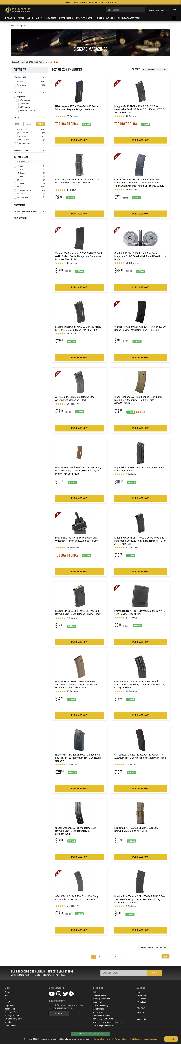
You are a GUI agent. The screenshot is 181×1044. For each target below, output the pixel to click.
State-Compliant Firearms (103, 1026)
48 (165, 947)
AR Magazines (25, 104)
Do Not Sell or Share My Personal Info (90, 1034)
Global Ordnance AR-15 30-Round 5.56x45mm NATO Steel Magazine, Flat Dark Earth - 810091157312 (138, 400)
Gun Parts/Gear (11, 1012)
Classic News (97, 1012)
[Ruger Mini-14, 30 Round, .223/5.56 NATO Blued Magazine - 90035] (140, 452)
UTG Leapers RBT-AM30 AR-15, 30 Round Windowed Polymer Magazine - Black (77, 108)
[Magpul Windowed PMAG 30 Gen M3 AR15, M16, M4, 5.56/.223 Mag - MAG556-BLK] (79, 312)
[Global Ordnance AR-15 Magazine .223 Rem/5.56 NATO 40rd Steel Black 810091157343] (79, 813)
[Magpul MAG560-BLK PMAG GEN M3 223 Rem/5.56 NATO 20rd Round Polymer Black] (79, 596)
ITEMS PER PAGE (147, 947)
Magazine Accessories (28, 110)
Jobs (138, 1016)
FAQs (151, 10)
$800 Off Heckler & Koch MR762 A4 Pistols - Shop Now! (90, 2)
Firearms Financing (100, 1005)
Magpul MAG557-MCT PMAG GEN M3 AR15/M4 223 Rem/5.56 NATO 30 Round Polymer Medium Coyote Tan (76, 684)
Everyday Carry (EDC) (13, 1019)
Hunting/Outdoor (12, 1015)
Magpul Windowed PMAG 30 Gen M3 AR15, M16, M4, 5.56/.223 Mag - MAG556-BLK (78, 328)
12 (157, 947)
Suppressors (10, 1009)
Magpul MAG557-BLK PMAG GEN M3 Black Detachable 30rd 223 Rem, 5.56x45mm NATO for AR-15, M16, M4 (140, 109)
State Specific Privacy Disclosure (143, 1039)
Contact (160, 10)
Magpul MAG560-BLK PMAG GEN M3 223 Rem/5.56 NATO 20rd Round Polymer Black (78, 612)
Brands (8, 1022)
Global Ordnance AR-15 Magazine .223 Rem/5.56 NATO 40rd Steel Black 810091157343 (75, 830)
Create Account (142, 995)
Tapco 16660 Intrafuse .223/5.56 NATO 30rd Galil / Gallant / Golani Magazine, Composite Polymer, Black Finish (78, 256)
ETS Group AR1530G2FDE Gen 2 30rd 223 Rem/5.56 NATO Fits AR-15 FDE (136, 829)
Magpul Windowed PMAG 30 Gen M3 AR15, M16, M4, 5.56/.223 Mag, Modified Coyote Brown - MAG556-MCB (78, 470)
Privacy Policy (120, 1039)
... (121, 957)
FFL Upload (141, 1002)
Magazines (21, 97)
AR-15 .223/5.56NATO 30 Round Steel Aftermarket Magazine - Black (75, 398)
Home (13, 26)
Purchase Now (79, 140)
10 (127, 957)
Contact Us (141, 1019)
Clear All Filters (52, 62)
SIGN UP (58, 1013)
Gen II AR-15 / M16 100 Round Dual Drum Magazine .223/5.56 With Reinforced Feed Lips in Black (140, 256)
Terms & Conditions (102, 1039)
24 (161, 947)
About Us (140, 1012)
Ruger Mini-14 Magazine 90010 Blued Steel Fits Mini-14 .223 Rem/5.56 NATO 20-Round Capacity (78, 757)
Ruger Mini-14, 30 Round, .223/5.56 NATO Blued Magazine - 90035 (139, 469)
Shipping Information (101, 999)
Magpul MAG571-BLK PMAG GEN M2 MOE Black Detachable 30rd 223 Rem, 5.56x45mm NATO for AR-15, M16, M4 (140, 540)
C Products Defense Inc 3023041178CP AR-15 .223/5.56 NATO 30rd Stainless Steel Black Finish (140, 756)
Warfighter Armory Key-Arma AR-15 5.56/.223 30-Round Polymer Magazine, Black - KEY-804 (140, 328)
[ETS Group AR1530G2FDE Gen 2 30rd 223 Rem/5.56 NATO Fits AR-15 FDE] (140, 813)
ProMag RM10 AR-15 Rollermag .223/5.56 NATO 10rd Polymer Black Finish (139, 612)
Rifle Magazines (25, 100)
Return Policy (97, 1002)
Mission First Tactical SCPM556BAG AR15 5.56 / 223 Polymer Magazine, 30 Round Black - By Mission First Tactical (139, 899)
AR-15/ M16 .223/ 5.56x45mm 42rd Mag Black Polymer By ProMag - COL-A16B (76, 898)
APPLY (40, 124)
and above (31, 143)
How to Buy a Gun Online (102, 1019)
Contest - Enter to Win (101, 1015)
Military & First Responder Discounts (107, 1022)
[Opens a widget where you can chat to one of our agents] (171, 1039)
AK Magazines (25, 107)
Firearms (8, 992)
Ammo (7, 995)
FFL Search (141, 999)
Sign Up (154, 973)
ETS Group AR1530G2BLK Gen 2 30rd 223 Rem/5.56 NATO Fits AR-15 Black (77, 181)
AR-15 (7, 999)
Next (165, 956)
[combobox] (125, 9)
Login (138, 992)
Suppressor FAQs (99, 995)
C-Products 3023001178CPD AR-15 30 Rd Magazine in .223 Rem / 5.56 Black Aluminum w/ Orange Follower (139, 684)
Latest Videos (98, 1009)
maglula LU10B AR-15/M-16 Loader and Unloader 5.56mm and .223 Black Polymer (77, 539)
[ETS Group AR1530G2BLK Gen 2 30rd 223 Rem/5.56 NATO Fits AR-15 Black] (79, 164)
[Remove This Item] (43, 62)
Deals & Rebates (11, 1026)
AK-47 (7, 1002)
